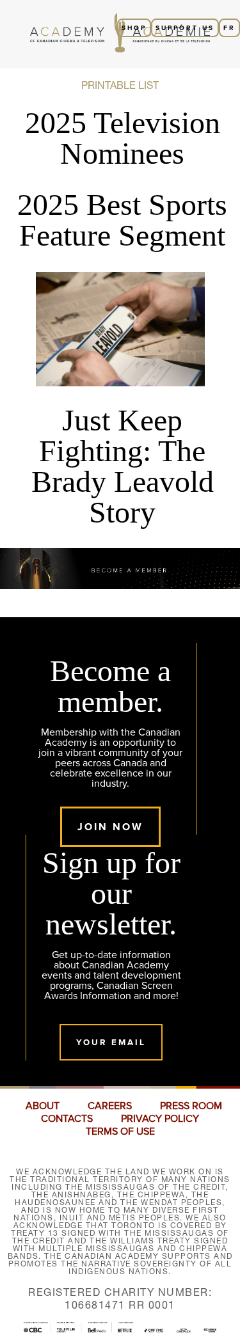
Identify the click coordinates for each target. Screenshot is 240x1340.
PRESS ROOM (191, 1106)
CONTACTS (67, 1119)
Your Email (111, 1042)
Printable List (120, 85)
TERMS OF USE (120, 1131)
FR (229, 28)
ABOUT (43, 1106)
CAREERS (110, 1106)
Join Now (110, 826)
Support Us (185, 28)
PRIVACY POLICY (160, 1119)
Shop (134, 28)
